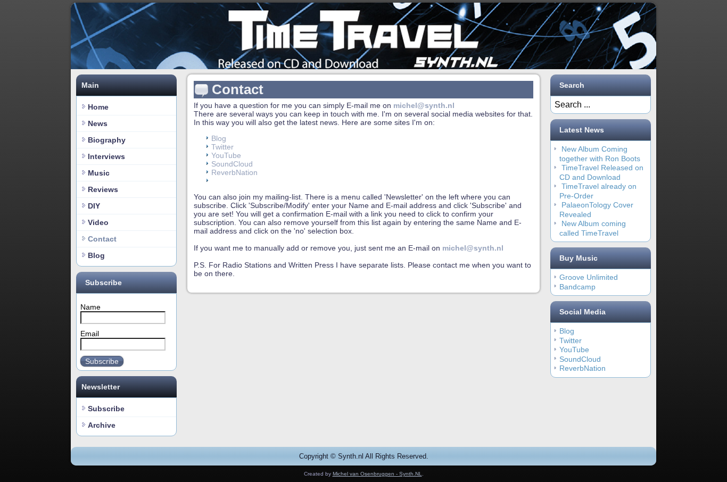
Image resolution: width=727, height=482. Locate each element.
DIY (94, 206)
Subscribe (102, 361)
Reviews (103, 189)
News (98, 123)
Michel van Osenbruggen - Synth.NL (377, 474)
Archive (101, 425)
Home (98, 107)
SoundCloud (232, 164)
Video (98, 222)
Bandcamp (577, 286)
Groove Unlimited (588, 277)
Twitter (222, 147)
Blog (96, 255)
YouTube (226, 155)
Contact (102, 239)
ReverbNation (234, 172)
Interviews (106, 156)
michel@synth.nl (424, 105)
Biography (107, 140)
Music (99, 173)
